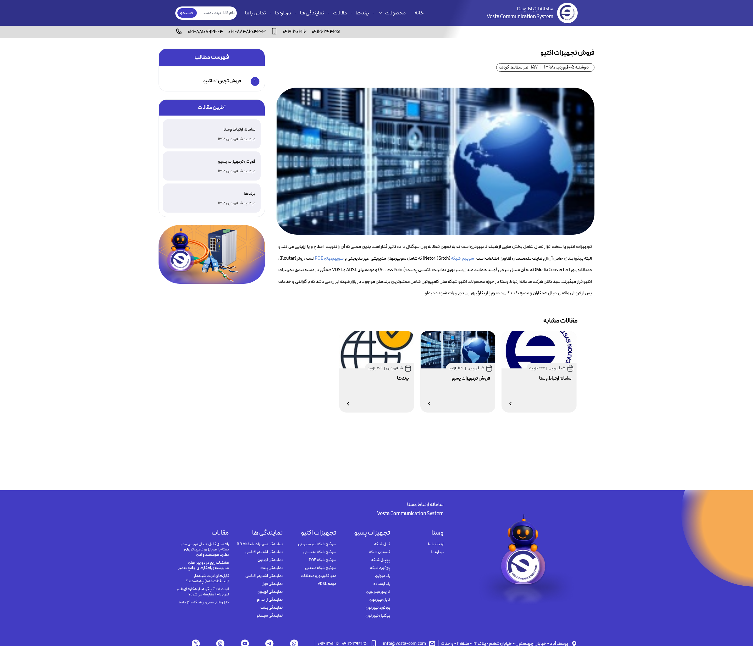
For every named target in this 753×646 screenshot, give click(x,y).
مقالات (340, 13)
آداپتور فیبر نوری (378, 592)
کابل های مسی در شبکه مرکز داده (204, 602)
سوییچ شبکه (462, 258)
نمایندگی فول (271, 584)
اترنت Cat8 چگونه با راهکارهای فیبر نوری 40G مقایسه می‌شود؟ (202, 592)
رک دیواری (382, 576)
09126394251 (326, 32)
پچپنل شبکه (380, 560)
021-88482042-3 (247, 32)
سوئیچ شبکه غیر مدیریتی (317, 544)
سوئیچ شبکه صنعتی (320, 568)
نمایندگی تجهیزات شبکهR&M (259, 544)
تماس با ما (255, 13)
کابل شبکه (382, 544)
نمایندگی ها (312, 13)
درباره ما (283, 13)
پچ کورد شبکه (380, 568)
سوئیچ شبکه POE (322, 560)
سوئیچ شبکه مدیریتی (319, 552)
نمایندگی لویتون (269, 560)
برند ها (362, 13)
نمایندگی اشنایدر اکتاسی (263, 552)
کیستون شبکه (379, 552)
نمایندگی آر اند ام (269, 599)
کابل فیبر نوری (379, 599)
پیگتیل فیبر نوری (377, 615)
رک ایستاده (381, 584)
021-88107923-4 (205, 32)
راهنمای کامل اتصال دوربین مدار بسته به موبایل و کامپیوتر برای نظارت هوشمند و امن (204, 549)
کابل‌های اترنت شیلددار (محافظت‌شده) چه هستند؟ (207, 578)
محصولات (395, 13)
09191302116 (294, 32)
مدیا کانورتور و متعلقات (318, 576)
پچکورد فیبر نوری (377, 607)
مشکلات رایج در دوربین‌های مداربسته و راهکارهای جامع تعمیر (203, 565)
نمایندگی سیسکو (269, 615)
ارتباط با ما (436, 544)
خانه (419, 13)
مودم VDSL (327, 584)
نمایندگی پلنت (271, 568)
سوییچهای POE (329, 258)
